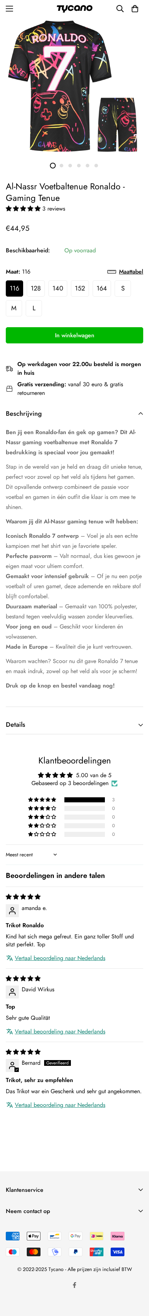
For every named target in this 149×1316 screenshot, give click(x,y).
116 (14, 288)
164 (102, 288)
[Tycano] (74, 9)
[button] (24, 208)
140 (57, 288)
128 (36, 288)
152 (80, 288)
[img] (23, 897)
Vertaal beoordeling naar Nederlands (60, 958)
